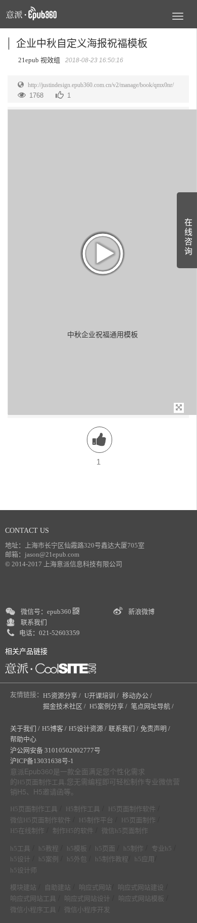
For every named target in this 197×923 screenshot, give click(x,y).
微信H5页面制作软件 (40, 820)
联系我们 (34, 622)
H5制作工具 (83, 809)
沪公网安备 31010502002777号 (55, 750)
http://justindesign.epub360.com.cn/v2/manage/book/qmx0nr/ (101, 85)
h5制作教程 (111, 859)
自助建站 (57, 887)
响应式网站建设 (141, 887)
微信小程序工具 (33, 909)
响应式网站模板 (141, 898)
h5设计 (20, 859)
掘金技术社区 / (65, 706)
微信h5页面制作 (125, 830)
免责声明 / (155, 728)
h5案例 (48, 859)
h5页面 (105, 848)
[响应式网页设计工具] (50, 668)
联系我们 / (123, 728)
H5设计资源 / (88, 728)
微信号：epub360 (47, 611)
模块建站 (23, 887)
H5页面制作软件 (132, 809)
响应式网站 (95, 887)
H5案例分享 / (109, 706)
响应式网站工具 (33, 898)
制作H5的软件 (73, 830)
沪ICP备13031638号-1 (42, 761)
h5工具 (20, 848)
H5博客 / (54, 728)
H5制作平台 (96, 820)
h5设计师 (23, 870)
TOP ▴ (175, 903)
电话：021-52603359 (49, 633)
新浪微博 (141, 611)
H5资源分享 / (62, 695)
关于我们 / (25, 728)
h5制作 (133, 848)
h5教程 (48, 848)
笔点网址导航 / (153, 706)
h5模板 (77, 848)
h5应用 (144, 859)
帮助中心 (23, 739)
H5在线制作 (27, 830)
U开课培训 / (102, 695)
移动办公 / (138, 695)
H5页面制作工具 (41, 782)
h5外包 (77, 859)
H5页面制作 (138, 820)
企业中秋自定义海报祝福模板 (81, 43)
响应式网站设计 (87, 898)
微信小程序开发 (87, 909)
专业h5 (162, 848)
